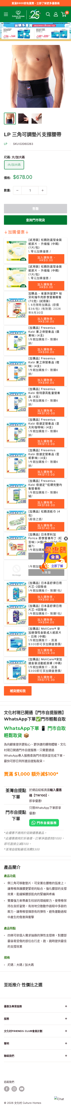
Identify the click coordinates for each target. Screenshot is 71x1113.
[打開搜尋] (48, 14)
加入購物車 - (46, 259)
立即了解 (57, 566)
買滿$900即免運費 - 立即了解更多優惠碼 (36, 3)
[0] (63, 14)
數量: (7, 190)
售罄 (35, 209)
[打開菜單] (6, 14)
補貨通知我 (18, 691)
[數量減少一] (17, 190)
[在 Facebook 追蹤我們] (6, 1089)
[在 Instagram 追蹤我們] (14, 1089)
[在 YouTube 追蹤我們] (21, 1089)
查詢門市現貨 (35, 220)
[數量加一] (42, 190)
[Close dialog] (66, 538)
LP (5, 143)
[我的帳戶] (56, 14)
